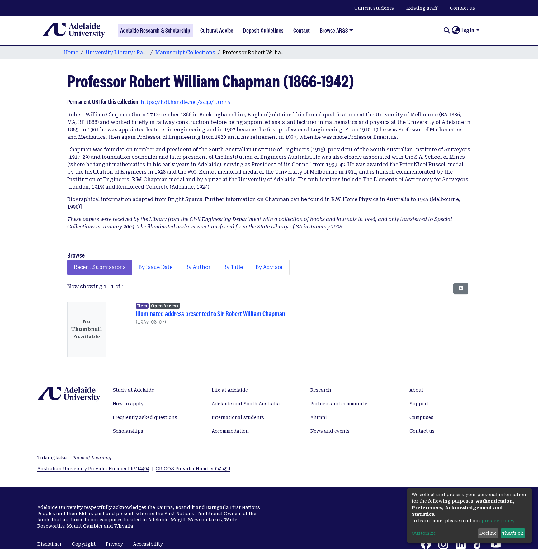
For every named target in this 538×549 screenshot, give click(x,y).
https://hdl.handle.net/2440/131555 (185, 102)
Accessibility (148, 544)
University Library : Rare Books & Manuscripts (117, 52)
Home (71, 52)
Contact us (462, 8)
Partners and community (338, 403)
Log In (467, 30)
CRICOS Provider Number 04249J (193, 468)
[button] (456, 30)
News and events (330, 431)
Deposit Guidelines (263, 30)
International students (238, 417)
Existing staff (421, 8)
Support (418, 403)
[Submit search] (447, 30)
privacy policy (498, 520)
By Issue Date (155, 267)
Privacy (114, 544)
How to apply (128, 403)
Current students (374, 8)
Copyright (84, 544)
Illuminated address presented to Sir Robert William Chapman (210, 313)
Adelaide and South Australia (246, 403)
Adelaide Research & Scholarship (155, 30)
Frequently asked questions (145, 417)
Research (320, 389)
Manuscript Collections (185, 52)
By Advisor (269, 267)
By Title (233, 267)
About (416, 389)
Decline (488, 533)
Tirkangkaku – (74, 457)
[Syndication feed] (460, 288)
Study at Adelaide (133, 389)
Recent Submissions (100, 267)
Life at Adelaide (230, 389)
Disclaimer (49, 544)
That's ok (512, 533)
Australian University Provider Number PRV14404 (93, 468)
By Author (197, 267)
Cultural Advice (216, 30)
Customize (424, 533)
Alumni (318, 417)
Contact (301, 30)
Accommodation (230, 431)
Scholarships (128, 431)
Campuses (421, 417)
